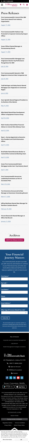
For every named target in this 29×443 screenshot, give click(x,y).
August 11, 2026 (5, 52)
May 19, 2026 (5, 106)
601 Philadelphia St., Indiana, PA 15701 (14, 360)
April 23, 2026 (5, 130)
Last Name (5, 289)
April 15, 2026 (5, 145)
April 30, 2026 (5, 118)
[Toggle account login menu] (27, 4)
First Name (5, 276)
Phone (3, 296)
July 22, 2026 (4, 66)
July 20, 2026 (4, 79)
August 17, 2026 (5, 25)
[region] (14, 8)
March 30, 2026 (5, 184)
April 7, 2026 (4, 170)
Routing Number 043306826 (14, 419)
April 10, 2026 (5, 157)
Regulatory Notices (7, 422)
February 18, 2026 (6, 209)
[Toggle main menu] (2, 5)
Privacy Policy (7, 425)
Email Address (6, 303)
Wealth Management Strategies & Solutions (14, 346)
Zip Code (4, 283)
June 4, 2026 (4, 93)
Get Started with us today (14, 412)
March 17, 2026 (5, 196)
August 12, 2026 (5, 39)
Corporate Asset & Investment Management (14, 340)
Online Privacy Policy (19, 425)
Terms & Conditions (20, 422)
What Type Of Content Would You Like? (13, 310)
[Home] (11, 4)
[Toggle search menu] (24, 4)
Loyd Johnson (14, 343)
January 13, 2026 (6, 221)
